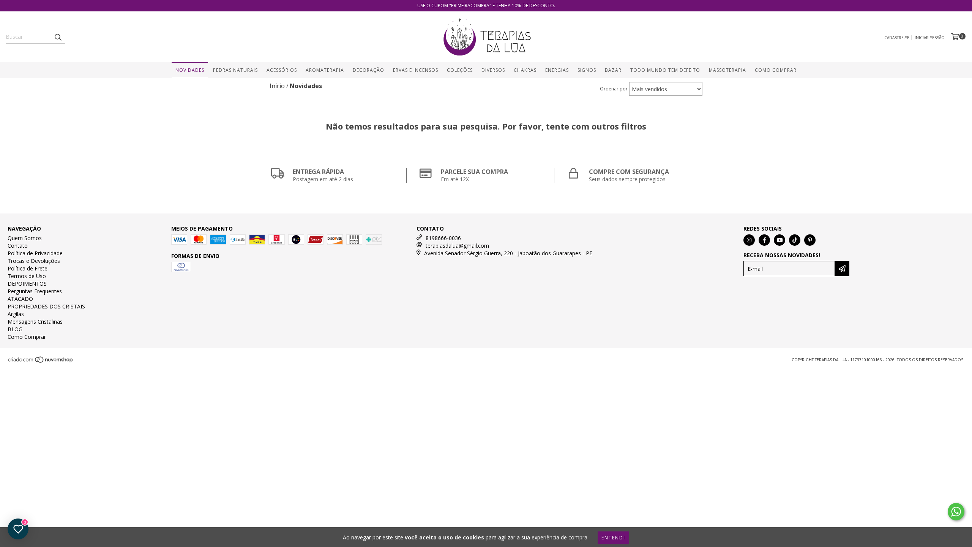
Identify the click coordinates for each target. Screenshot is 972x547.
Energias (557, 70)
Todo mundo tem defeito (665, 70)
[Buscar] (57, 37)
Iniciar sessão (930, 37)
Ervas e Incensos (415, 70)
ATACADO (20, 298)
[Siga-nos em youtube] (779, 240)
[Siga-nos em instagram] (749, 240)
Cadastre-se (896, 37)
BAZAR (613, 70)
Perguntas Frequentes (35, 291)
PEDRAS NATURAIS (235, 70)
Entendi (613, 537)
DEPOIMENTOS (27, 283)
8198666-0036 (443, 238)
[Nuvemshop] (41, 361)
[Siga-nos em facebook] (764, 240)
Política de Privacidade (35, 253)
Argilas (16, 314)
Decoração (368, 70)
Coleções (460, 70)
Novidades (189, 70)
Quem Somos (25, 238)
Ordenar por (614, 88)
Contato (18, 245)
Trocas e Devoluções (34, 260)
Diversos (493, 70)
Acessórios (282, 70)
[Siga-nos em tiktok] (794, 240)
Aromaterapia (325, 70)
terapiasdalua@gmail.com (457, 245)
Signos (587, 70)
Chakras (525, 70)
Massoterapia (727, 70)
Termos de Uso (27, 276)
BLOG (15, 329)
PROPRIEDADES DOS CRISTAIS (46, 306)
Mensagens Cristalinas (35, 321)
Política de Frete (27, 268)
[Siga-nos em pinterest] (810, 240)
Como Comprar (776, 70)
